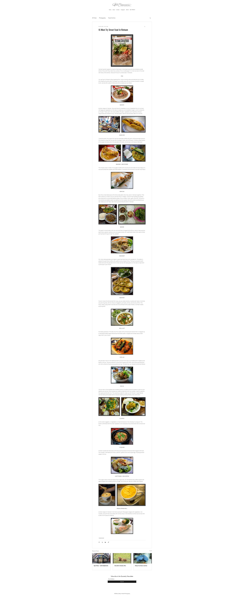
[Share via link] (108, 542)
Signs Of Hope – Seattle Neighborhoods (101, 565)
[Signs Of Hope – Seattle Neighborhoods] (101, 558)
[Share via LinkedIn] (105, 542)
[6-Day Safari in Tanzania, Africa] (122, 558)
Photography (102, 18)
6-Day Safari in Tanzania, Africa (120, 565)
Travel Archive (111, 18)
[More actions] (145, 26)
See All (150, 550)
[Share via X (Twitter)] (102, 542)
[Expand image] (109, 124)
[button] (150, 17)
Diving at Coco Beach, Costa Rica (141, 565)
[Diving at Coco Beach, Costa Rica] (142, 558)
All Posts (94, 18)
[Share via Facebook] (99, 542)
